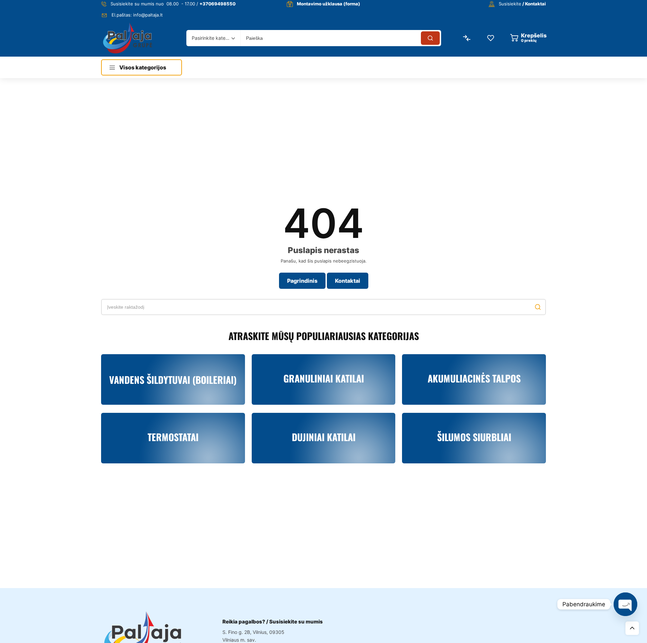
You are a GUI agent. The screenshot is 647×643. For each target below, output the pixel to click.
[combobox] (213, 38)
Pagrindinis (302, 280)
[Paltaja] (127, 38)
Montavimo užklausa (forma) (328, 3)
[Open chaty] (625, 604)
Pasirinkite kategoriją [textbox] (212, 38)
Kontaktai (347, 280)
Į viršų (632, 628)
